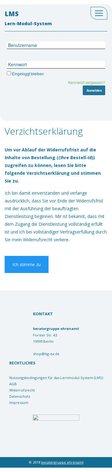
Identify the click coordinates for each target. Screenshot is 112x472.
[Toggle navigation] (99, 13)
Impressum (18, 402)
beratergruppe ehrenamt (62, 462)
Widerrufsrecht (22, 390)
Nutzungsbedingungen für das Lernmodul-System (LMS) (56, 377)
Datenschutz (19, 396)
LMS (28, 17)
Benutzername (22, 45)
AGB (13, 384)
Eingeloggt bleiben (28, 73)
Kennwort (17, 64)
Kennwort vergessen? (86, 82)
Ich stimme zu (26, 264)
